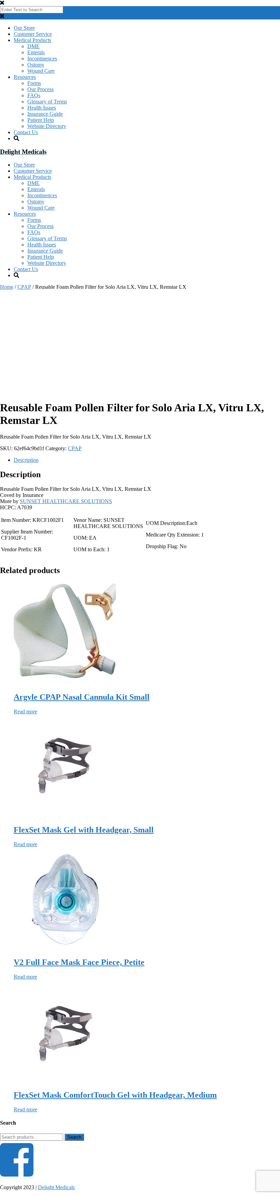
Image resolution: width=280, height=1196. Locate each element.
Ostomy (35, 65)
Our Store (24, 28)
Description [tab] (26, 460)
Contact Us (26, 132)
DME (33, 46)
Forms (34, 83)
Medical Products (32, 40)
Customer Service (33, 34)
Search (74, 1137)
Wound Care (41, 71)
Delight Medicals (56, 1187)
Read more (25, 711)
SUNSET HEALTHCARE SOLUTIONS (66, 501)
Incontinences (42, 58)
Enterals (36, 52)
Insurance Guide (45, 114)
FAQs (33, 95)
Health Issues (41, 108)
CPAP (24, 287)
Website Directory (46, 126)
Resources (25, 77)
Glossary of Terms (47, 101)
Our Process (40, 89)
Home (6, 287)
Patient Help (40, 120)
